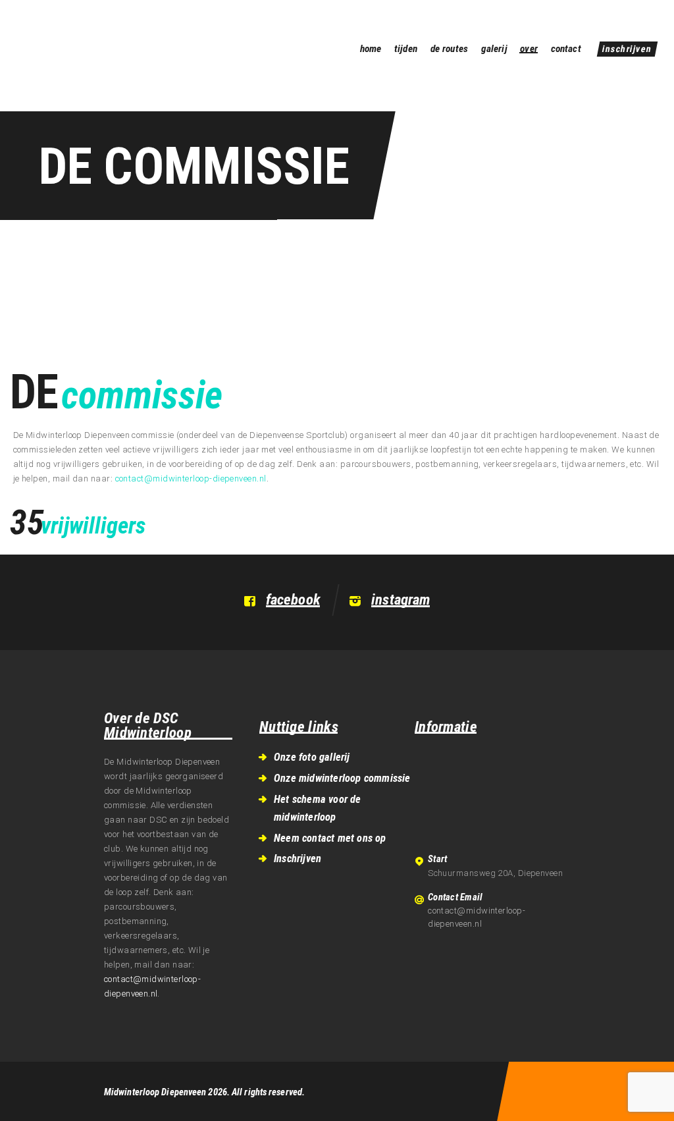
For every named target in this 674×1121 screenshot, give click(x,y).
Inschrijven (297, 858)
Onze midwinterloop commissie (342, 778)
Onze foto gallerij (312, 757)
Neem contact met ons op (330, 838)
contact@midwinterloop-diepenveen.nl (191, 478)
